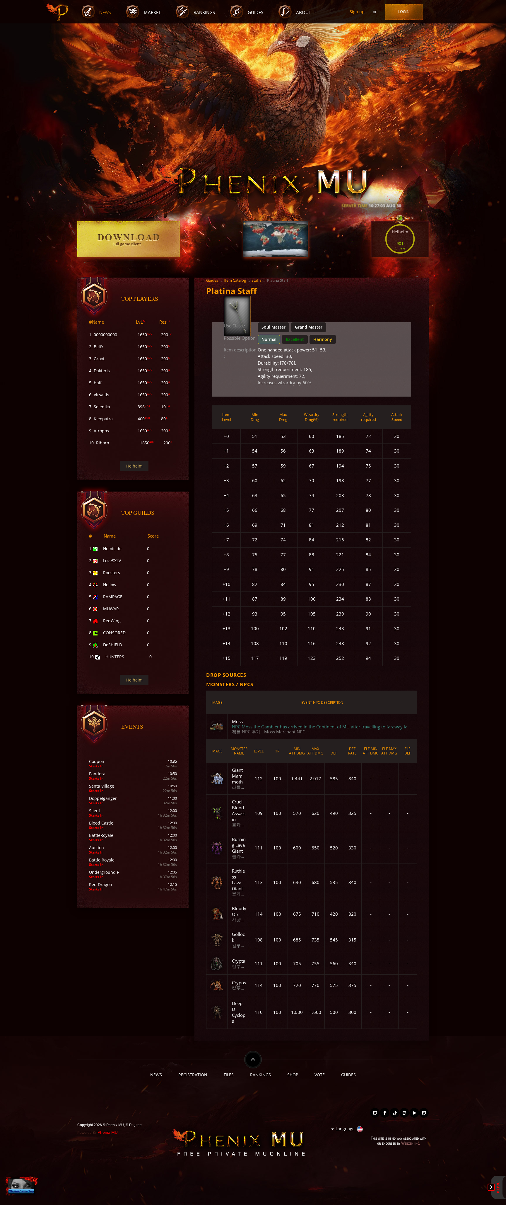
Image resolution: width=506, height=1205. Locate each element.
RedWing (112, 620)
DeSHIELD (112, 644)
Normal (268, 339)
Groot (99, 358)
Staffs (256, 280)
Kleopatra (103, 419)
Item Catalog (235, 280)
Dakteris (102, 370)
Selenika (102, 406)
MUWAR (111, 608)
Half (98, 382)
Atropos (101, 431)
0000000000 (105, 334)
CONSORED (114, 632)
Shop (292, 1074)
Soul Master (273, 327)
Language (345, 1128)
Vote (319, 1074)
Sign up (357, 12)
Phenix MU (108, 1132)
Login (404, 12)
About (303, 12)
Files (229, 1074)
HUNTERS (114, 657)
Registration (192, 1074)
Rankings (204, 12)
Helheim (134, 466)
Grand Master (308, 327)
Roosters (111, 572)
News (105, 12)
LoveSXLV (112, 560)
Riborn (102, 443)
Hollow (109, 584)
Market (152, 12)
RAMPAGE (112, 596)
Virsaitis (101, 394)
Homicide (112, 548)
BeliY (98, 346)
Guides (255, 12)
